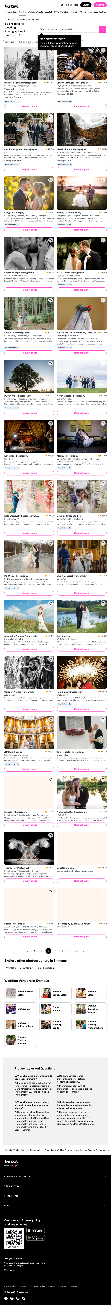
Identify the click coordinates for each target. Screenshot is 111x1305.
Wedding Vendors (12, 1150)
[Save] (50, 50)
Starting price (11, 42)
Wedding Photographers (32, 1150)
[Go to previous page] (27, 950)
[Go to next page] (83, 950)
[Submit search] (102, 29)
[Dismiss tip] (78, 38)
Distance (25, 42)
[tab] (25, 78)
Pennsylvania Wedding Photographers (24, 19)
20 (76, 950)
